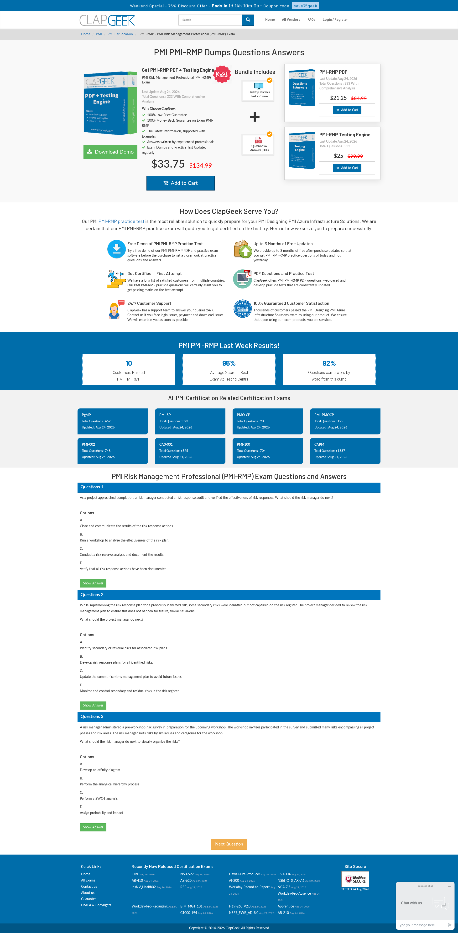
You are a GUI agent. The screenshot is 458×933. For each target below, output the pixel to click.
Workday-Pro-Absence (294, 893)
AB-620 (186, 880)
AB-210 (283, 913)
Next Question (229, 844)
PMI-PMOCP (324, 415)
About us (87, 893)
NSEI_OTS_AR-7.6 (291, 880)
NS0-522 (187, 874)
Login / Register (335, 19)
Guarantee (88, 899)
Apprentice (286, 906)
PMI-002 (88, 444)
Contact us (89, 886)
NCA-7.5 (284, 887)
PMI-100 (243, 444)
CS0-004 (284, 874)
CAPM (319, 444)
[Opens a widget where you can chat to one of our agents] (425, 905)
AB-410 (137, 880)
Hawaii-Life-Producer (244, 874)
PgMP (86, 415)
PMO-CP (243, 415)
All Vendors (291, 19)
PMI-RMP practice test (121, 221)
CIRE (135, 874)
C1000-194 (188, 913)
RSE (183, 887)
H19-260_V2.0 (239, 906)
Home (270, 19)
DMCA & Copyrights (96, 905)
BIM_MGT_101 (191, 906)
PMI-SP (165, 415)
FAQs (311, 19)
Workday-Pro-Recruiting (149, 906)
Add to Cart (183, 183)
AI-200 (234, 880)
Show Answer (93, 583)
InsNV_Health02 (144, 887)
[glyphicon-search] (248, 20)
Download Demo (113, 152)
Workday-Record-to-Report (249, 887)
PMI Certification (120, 34)
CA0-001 (166, 444)
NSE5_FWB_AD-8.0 (243, 913)
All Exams (88, 880)
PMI (99, 34)
